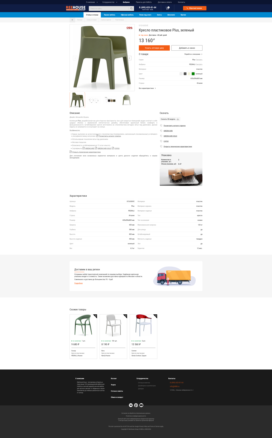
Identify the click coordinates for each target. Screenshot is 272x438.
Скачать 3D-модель (168, 119)
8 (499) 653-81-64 (147, 8)
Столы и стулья (92, 15)
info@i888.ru (174, 386)
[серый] (185, 73)
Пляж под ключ (145, 15)
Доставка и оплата (165, 2)
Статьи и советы (117, 391)
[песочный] (189, 73)
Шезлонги (171, 15)
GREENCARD (89, 148)
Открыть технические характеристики (86, 152)
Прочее (183, 15)
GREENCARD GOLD (104, 148)
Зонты (159, 15)
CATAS (117, 148)
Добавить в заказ (187, 48)
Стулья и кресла (106, 20)
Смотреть (199, 60)
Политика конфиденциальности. (136, 416)
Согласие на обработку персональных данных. (136, 413)
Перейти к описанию (192, 54)
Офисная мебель (127, 15)
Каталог (79, 20)
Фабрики (126, 2)
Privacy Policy (143, 426)
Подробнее (78, 283)
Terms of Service (155, 426)
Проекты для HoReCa (144, 2)
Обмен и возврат (117, 397)
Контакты (181, 2)
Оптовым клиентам (144, 383)
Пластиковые (119, 20)
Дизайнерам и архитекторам (147, 386)
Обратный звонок (195, 8)
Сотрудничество (108, 2)
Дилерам (141, 389)
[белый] (181, 73)
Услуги (113, 385)
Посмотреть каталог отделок (110, 136)
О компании (90, 2)
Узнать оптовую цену (154, 48)
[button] (129, 58)
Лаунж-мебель (109, 15)
